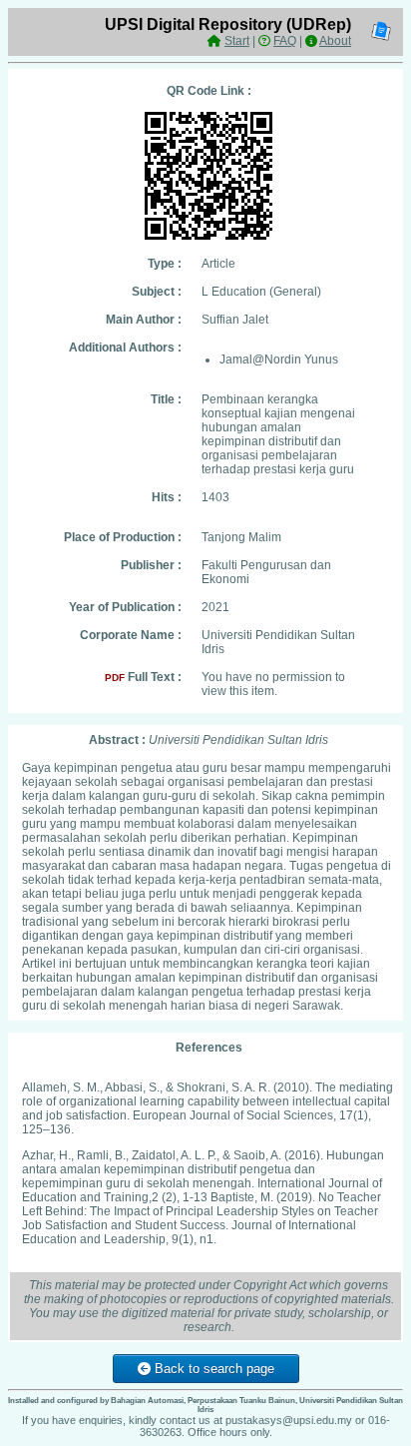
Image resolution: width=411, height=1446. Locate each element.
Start (236, 41)
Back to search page (212, 1368)
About (335, 41)
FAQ (284, 41)
